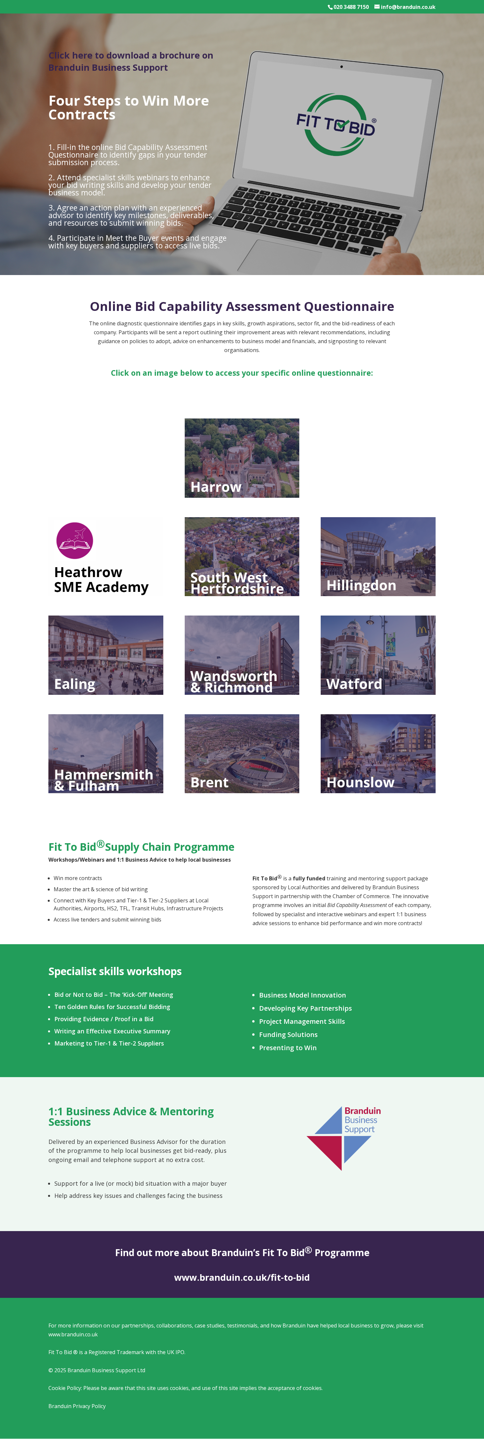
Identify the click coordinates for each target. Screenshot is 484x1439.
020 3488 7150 (351, 7)
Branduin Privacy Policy (77, 1406)
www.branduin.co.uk (73, 1334)
